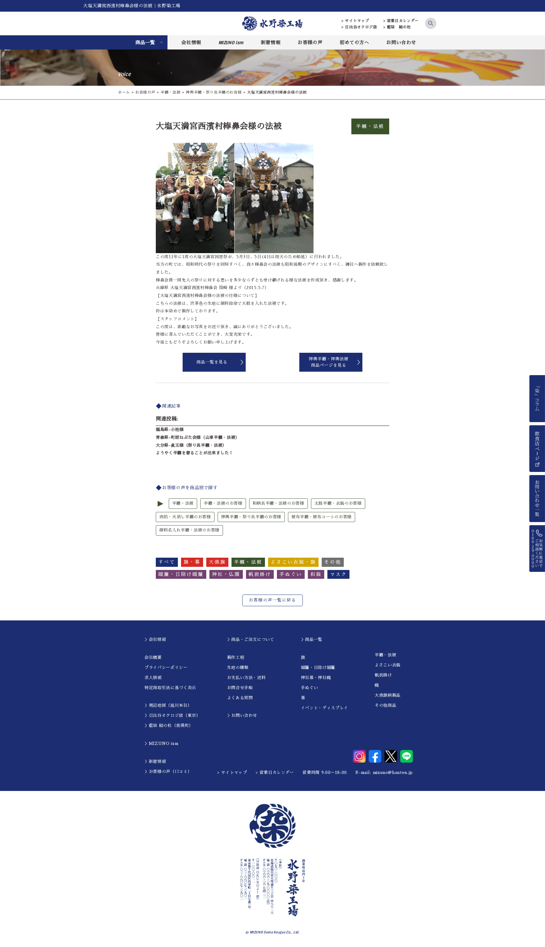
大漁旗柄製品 (388, 695)
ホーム (124, 92)
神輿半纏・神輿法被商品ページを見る (329, 362)
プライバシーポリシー (166, 667)
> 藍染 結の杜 (397, 27)
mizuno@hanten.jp (393, 772)
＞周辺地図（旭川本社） (168, 705)
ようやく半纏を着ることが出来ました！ (194, 453)
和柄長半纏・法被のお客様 (278, 503)
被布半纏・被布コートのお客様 (321, 517)
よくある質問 (240, 698)
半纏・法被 (170, 92)
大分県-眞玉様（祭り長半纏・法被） (191, 445)
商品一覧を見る (211, 362)
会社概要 (153, 657)
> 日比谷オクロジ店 (359, 27)
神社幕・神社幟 (316, 678)
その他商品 (385, 705)
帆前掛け (383, 675)
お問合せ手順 (240, 688)
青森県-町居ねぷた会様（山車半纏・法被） (198, 437)
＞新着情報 (155, 761)
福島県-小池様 (170, 429)
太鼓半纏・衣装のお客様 (338, 503)
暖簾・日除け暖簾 (318, 667)
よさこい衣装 (388, 665)
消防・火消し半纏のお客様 (185, 517)
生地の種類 (238, 667)
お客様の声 (310, 42)
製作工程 (235, 657)
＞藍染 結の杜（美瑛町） (168, 725)
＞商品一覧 (311, 639)
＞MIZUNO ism (161, 743)
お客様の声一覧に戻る (272, 600)
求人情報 (153, 678)
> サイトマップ (355, 21)
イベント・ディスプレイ (324, 708)
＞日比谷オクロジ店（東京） (172, 715)
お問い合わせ (401, 42)
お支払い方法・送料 (246, 678)
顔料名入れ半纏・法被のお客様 (189, 530)
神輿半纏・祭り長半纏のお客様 (214, 92)
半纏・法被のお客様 (223, 503)
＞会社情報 (155, 639)
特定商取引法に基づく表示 (170, 688)
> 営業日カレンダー (401, 21)
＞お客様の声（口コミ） (168, 772)
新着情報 (271, 42)
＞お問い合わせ (242, 715)
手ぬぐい (309, 688)
